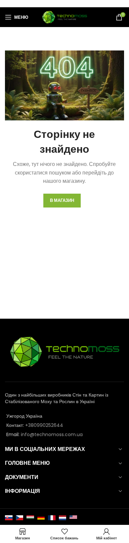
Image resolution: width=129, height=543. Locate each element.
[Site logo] (64, 17)
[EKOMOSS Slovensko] (9, 517)
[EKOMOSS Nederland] (62, 517)
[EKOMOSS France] (52, 517)
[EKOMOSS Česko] (19, 517)
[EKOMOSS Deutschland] (41, 517)
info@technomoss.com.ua (52, 434)
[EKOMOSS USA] (73, 517)
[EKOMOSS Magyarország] (30, 517)
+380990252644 (44, 425)
